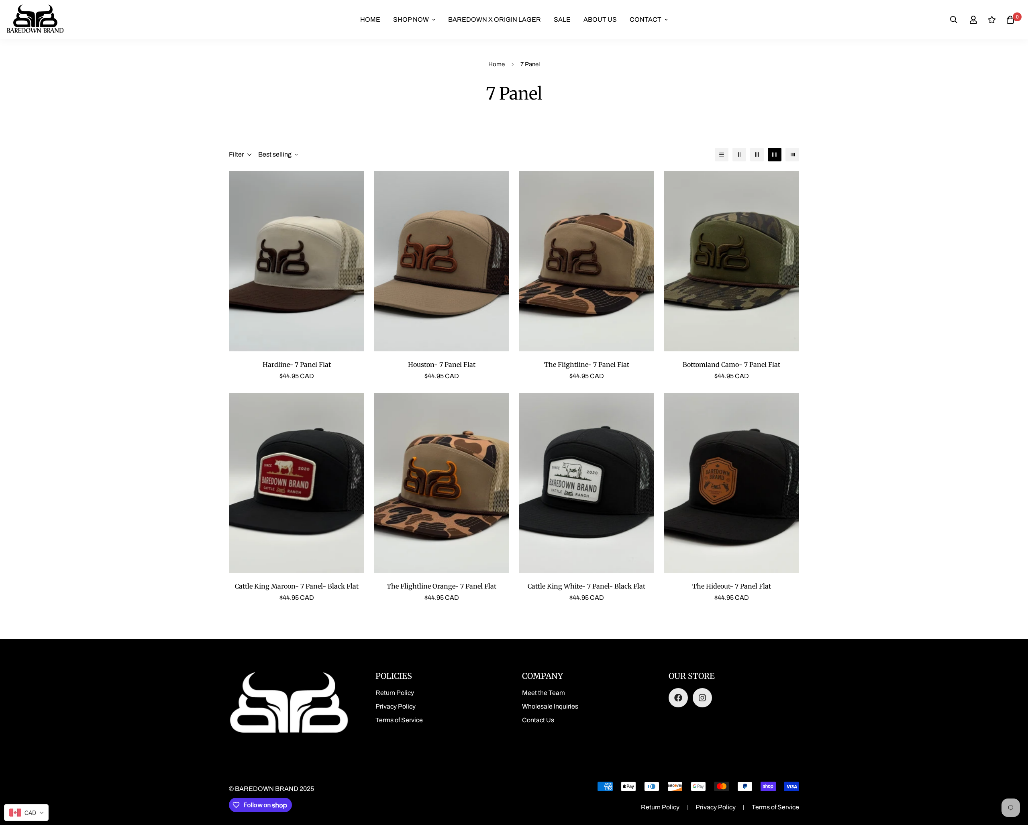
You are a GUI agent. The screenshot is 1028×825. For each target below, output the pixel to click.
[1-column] (721, 154)
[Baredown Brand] (35, 19)
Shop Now (411, 19)
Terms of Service (399, 720)
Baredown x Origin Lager (494, 19)
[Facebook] (678, 697)
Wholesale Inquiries (550, 706)
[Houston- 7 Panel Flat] (441, 261)
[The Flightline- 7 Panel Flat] (586, 261)
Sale (562, 19)
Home (370, 19)
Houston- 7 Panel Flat (441, 365)
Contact (645, 19)
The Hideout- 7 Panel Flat (731, 586)
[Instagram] (702, 697)
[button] (1010, 19)
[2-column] (739, 154)
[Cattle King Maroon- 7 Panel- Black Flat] (296, 483)
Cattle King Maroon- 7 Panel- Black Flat (297, 586)
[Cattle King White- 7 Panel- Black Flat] (586, 483)
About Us (600, 19)
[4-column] (774, 154)
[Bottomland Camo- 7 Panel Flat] (731, 261)
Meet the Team (543, 692)
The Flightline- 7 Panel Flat (586, 365)
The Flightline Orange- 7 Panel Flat (441, 586)
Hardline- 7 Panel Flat (297, 365)
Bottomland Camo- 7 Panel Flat (731, 365)
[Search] (953, 20)
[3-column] (757, 154)
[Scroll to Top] (1012, 781)
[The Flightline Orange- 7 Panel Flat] (441, 483)
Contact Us (538, 720)
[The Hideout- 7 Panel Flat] (731, 483)
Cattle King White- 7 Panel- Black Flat (586, 586)
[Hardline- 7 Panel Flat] (296, 261)
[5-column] (792, 154)
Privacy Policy (395, 706)
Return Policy (394, 692)
